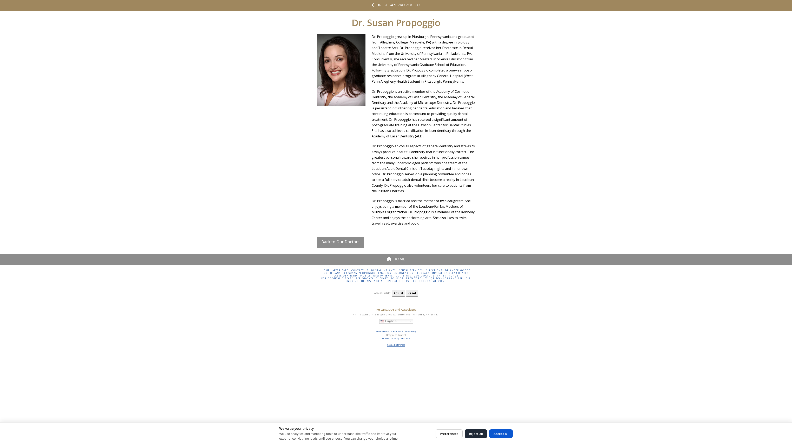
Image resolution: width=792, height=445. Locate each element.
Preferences (449, 434)
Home (326, 270)
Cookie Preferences (396, 344)
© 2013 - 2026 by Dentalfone (396, 338)
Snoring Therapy (358, 281)
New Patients (383, 275)
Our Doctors (424, 275)
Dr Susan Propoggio (359, 273)
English (390, 321)
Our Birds (403, 275)
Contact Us (360, 270)
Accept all (501, 434)
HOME (399, 259)
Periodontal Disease (337, 278)
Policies (397, 278)
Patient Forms (447, 275)
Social (379, 281)
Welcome (439, 281)
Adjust (398, 293)
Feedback (422, 273)
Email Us (384, 273)
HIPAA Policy (397, 331)
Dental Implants (383, 270)
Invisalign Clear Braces (450, 273)
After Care (340, 270)
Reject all (476, 434)
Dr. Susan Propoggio (398, 5)
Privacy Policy (417, 278)
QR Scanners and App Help (450, 278)
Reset (412, 293)
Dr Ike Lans (332, 273)
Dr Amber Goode (457, 270)
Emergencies (403, 273)
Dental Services (410, 270)
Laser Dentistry (346, 275)
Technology (421, 281)
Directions (433, 270)
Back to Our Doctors (340, 241)
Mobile (365, 275)
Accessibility (410, 331)
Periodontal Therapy (372, 278)
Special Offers (398, 281)
